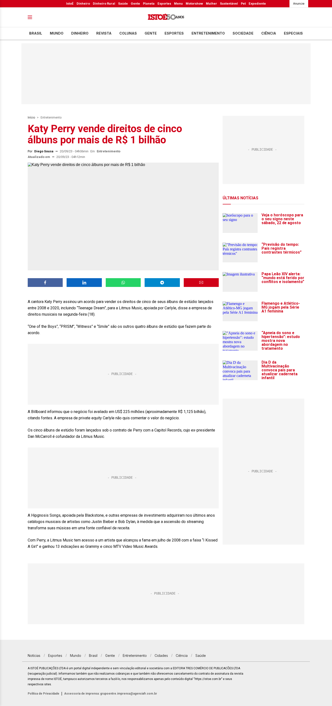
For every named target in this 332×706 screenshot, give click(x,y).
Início (31, 117)
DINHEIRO (79, 33)
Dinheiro (83, 3)
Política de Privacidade (43, 693)
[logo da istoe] (166, 17)
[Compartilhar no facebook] (45, 282)
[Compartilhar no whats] (123, 282)
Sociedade (243, 33)
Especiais (293, 33)
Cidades (161, 655)
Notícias (34, 655)
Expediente (257, 3)
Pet (243, 3)
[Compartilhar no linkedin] (84, 282)
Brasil (35, 33)
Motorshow (194, 3)
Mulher (211, 3)
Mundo (56, 33)
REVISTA (104, 33)
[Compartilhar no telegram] (162, 282)
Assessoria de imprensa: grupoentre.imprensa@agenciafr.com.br (110, 693)
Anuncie (299, 3)
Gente (135, 3)
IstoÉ (70, 3)
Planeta (149, 3)
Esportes (164, 3)
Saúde (123, 3)
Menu (178, 3)
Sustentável (229, 3)
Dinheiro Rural (104, 3)
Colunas (128, 33)
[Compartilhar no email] (201, 282)
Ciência (268, 33)
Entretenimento (208, 33)
